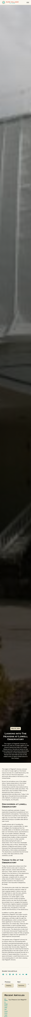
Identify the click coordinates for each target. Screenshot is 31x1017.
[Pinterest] (16, 974)
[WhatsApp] (13, 974)
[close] (28, 2)
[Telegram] (20, 974)
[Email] (26, 974)
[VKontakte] (23, 974)
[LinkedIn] (10, 974)
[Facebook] (3, 974)
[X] (6, 974)
